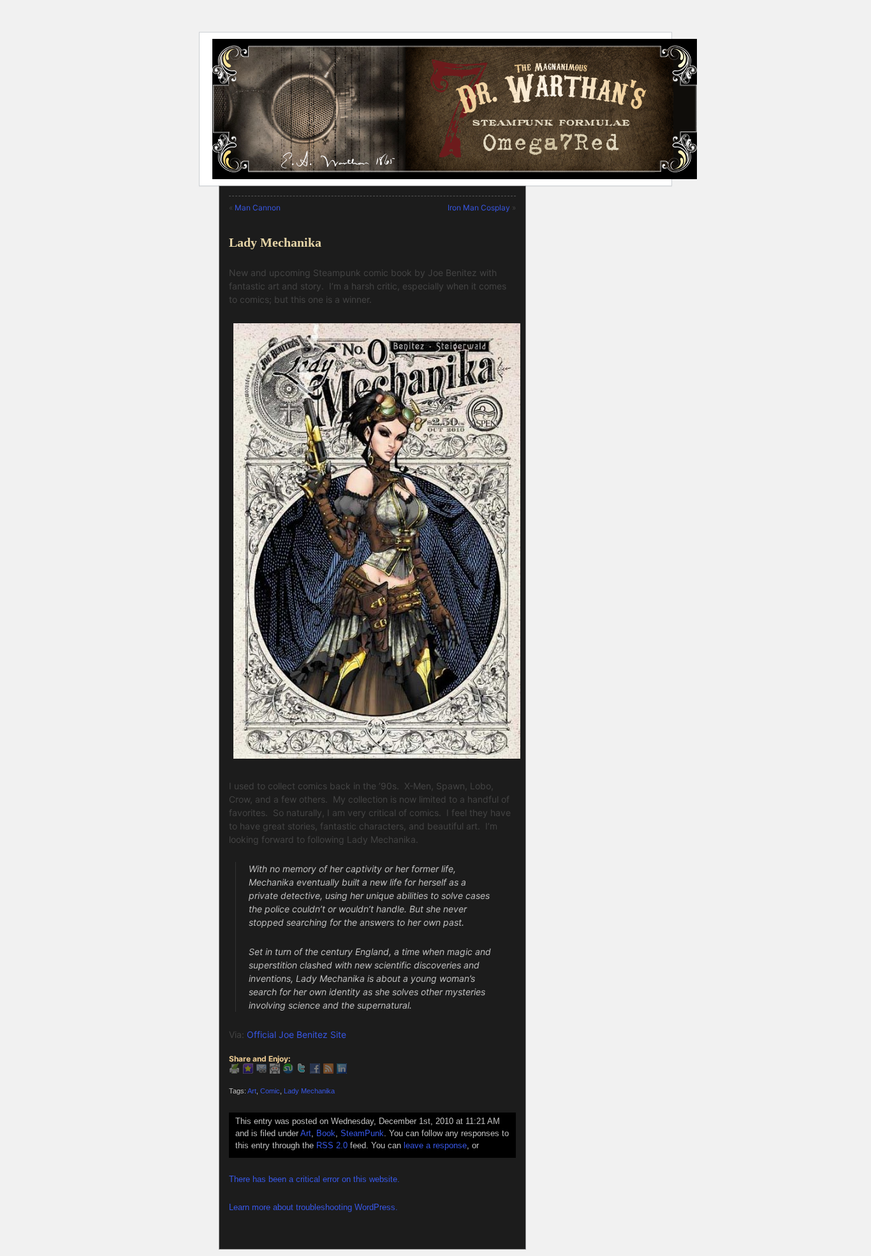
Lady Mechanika (275, 242)
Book (325, 1133)
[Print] (235, 1070)
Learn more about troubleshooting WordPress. (313, 1207)
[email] (261, 1070)
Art (251, 1091)
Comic (270, 1091)
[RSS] (328, 1070)
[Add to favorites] (248, 1070)
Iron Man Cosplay (479, 207)
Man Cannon (258, 207)
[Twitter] (301, 1070)
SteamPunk (362, 1133)
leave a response (435, 1145)
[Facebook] (315, 1070)
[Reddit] (275, 1070)
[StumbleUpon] (288, 1070)
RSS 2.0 (332, 1145)
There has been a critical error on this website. (314, 1179)
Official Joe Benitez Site (296, 1034)
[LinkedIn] (342, 1070)
